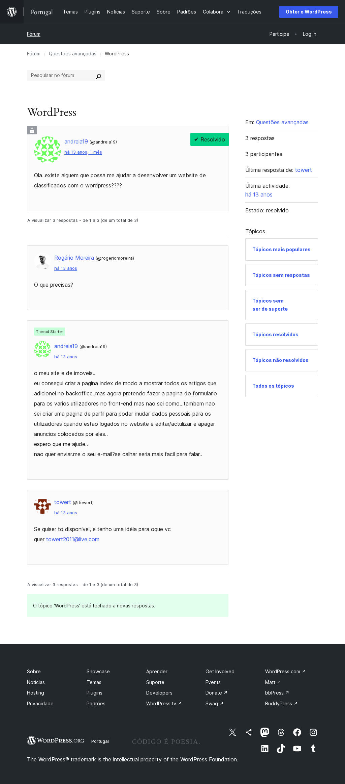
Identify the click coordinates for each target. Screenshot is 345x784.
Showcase (98, 671)
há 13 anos (65, 268)
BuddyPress (281, 703)
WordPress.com (285, 671)
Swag (215, 703)
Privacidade (40, 703)
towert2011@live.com (72, 539)
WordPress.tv (164, 703)
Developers (159, 693)
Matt (273, 682)
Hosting (35, 693)
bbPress (277, 693)
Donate (217, 693)
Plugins (94, 693)
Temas (94, 682)
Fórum (33, 34)
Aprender (156, 671)
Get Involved (220, 671)
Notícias (36, 682)
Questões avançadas (72, 53)
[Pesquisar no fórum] (98, 75)
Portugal (100, 741)
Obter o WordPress (309, 12)
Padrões (96, 703)
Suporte (155, 682)
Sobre (34, 671)
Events (213, 682)
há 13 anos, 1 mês (83, 152)
